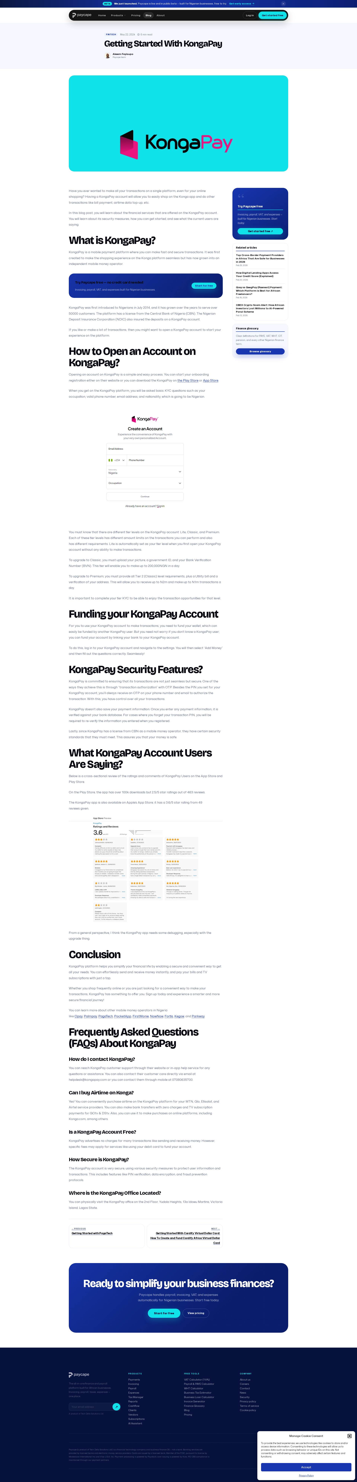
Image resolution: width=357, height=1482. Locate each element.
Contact (245, 1388)
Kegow (179, 1016)
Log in (250, 15)
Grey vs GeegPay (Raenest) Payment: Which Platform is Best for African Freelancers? (259, 291)
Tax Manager (135, 1397)
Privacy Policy (306, 1475)
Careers (244, 1384)
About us (245, 1379)
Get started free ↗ (260, 231)
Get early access (240, 3)
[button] (349, 1436)
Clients (132, 1410)
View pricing (196, 1313)
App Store (210, 380)
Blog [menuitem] (148, 15)
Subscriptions (136, 1419)
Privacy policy (248, 1401)
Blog (186, 1410)
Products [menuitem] (117, 15)
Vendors (133, 1414)
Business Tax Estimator (197, 1392)
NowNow (156, 1016)
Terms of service (249, 1406)
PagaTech (105, 1016)
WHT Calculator (193, 1388)
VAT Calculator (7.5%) (197, 1379)
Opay (79, 1016)
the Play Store (187, 380)
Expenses (133, 1392)
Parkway (198, 1016)
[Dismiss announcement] (283, 3)
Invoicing (133, 1384)
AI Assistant (135, 1423)
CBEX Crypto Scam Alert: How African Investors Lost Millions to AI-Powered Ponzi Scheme (260, 308)
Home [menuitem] (102, 15)
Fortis (169, 1016)
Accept (306, 1467)
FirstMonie (141, 1016)
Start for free (204, 285)
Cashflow (133, 1406)
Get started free (272, 15)
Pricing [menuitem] (135, 15)
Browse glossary (260, 351)
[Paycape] (79, 1375)
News (243, 1392)
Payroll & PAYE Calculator (199, 1384)
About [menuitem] (161, 15)
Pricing (188, 1414)
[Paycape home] (82, 15)
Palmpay (90, 1016)
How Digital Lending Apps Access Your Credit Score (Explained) (257, 274)
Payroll (132, 1388)
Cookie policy (248, 1410)
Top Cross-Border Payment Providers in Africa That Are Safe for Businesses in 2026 (260, 258)
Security (245, 1397)
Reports (133, 1401)
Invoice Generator (194, 1401)
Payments (134, 1379)
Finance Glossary (194, 1406)
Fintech (111, 34)
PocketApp (122, 1016)
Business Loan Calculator (199, 1397)
